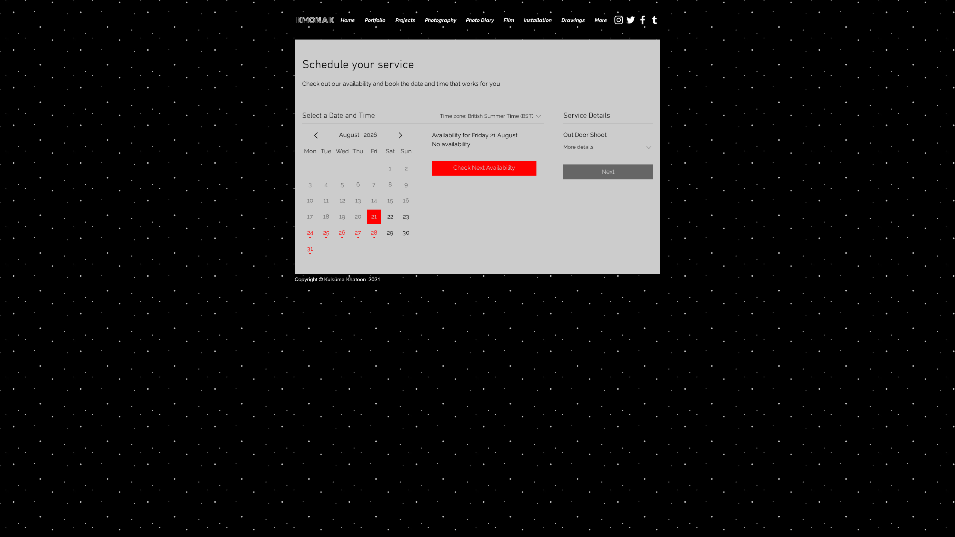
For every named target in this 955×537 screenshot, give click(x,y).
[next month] (400, 135)
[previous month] (315, 135)
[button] (405, 20)
